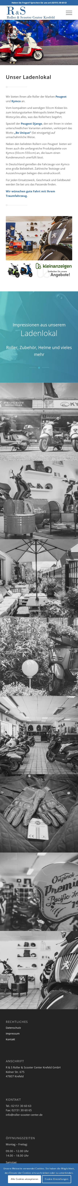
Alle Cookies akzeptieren (24, 1179)
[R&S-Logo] (32, 12)
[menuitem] (67, 12)
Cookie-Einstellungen (56, 1179)
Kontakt (10, 1039)
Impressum (13, 1033)
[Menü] (67, 12)
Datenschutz (13, 1027)
